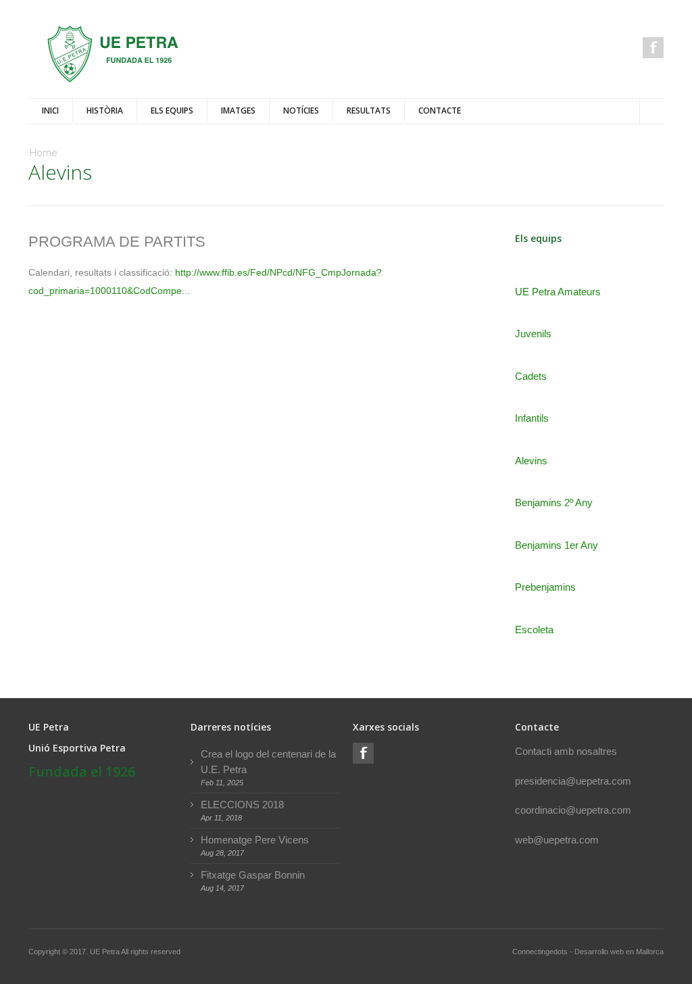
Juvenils (533, 333)
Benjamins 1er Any (556, 545)
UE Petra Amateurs (558, 291)
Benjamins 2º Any (554, 502)
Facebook (653, 47)
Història (104, 110)
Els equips (172, 110)
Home (43, 152)
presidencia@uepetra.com (573, 781)
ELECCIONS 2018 (242, 804)
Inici (50, 110)
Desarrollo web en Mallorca (619, 952)
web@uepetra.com (557, 839)
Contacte (439, 110)
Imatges (238, 110)
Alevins (531, 460)
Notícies (301, 110)
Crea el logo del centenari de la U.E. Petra (268, 761)
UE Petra (105, 952)
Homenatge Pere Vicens (255, 839)
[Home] (112, 54)
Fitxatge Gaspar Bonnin (253, 875)
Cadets (531, 376)
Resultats (369, 110)
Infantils (532, 418)
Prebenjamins (545, 587)
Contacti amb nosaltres (566, 751)
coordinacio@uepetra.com (573, 810)
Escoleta (534, 629)
